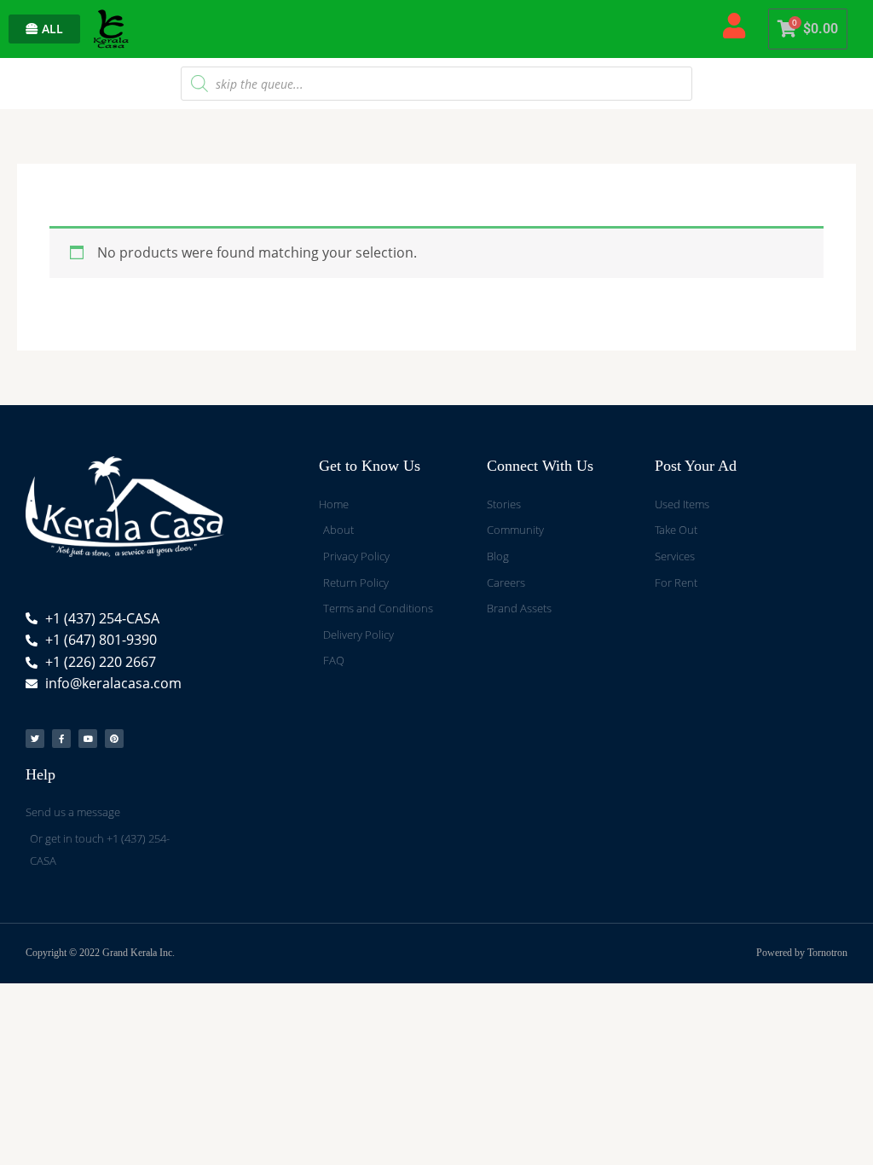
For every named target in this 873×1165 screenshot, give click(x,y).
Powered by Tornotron (801, 953)
